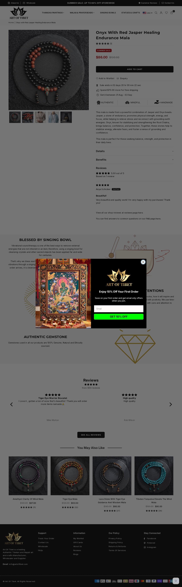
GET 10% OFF (119, 316)
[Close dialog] (143, 262)
